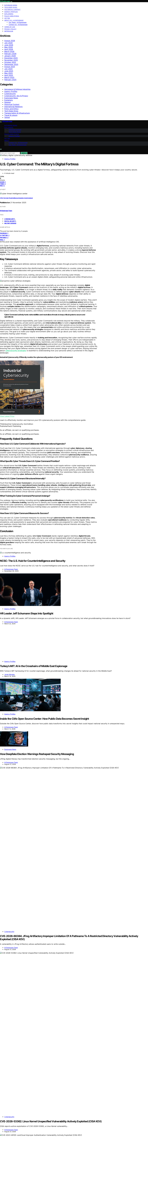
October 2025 (10, 62)
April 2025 (8, 75)
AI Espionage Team (6, 211)
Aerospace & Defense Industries (17, 89)
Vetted (7, 18)
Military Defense (10, 223)
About (6, 140)
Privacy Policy (10, 29)
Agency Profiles (11, 11)
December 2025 (11, 58)
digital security (10, 221)
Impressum (8, 31)
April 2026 (8, 49)
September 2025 (11, 64)
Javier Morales (9, 674)
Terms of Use (9, 27)
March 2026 (9, 51)
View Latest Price (7, 416)
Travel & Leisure (10, 115)
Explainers (8, 14)
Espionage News (10, 5)
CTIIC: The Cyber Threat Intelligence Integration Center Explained (16, 198)
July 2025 (8, 69)
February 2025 (10, 80)
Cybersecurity (10, 93)
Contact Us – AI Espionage (18, 24)
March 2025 (9, 77)
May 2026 (8, 47)
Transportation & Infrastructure (17, 113)
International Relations (13, 106)
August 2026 (9, 41)
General (7, 102)
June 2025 (8, 71)
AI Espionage (5, 1)
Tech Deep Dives (10, 7)
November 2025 (11, 60)
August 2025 (9, 67)
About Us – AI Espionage (14, 20)
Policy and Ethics (11, 16)
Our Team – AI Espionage (17, 22)
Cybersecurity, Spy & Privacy (16, 96)
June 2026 (8, 45)
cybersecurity (9, 219)
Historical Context (12, 9)
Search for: (4, 151)
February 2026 (10, 54)
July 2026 (8, 43)
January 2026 (10, 56)
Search (24, 153)
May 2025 (8, 73)
